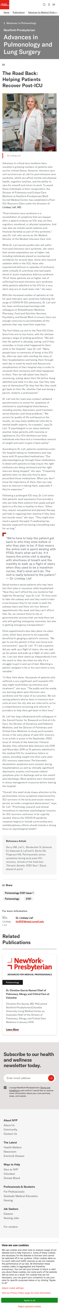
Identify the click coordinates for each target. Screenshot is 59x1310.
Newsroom (10, 1151)
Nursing (8, 1200)
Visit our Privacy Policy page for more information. (26, 1293)
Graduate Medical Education (21, 1196)
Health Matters (13, 1147)
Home (6, 12)
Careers (8, 1214)
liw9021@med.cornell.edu (30, 921)
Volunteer (9, 1174)
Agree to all (29, 1300)
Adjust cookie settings (13, 1288)
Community (10, 1129)
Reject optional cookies (29, 1306)
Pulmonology (12, 898)
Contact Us (10, 1134)
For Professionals (14, 1191)
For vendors (11, 1226)
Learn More (12, 1029)
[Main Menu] (53, 4)
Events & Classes (14, 1156)
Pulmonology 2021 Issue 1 (19, 892)
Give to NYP (11, 1169)
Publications (19, 12)
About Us (9, 1125)
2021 (28, 898)
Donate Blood (12, 1178)
